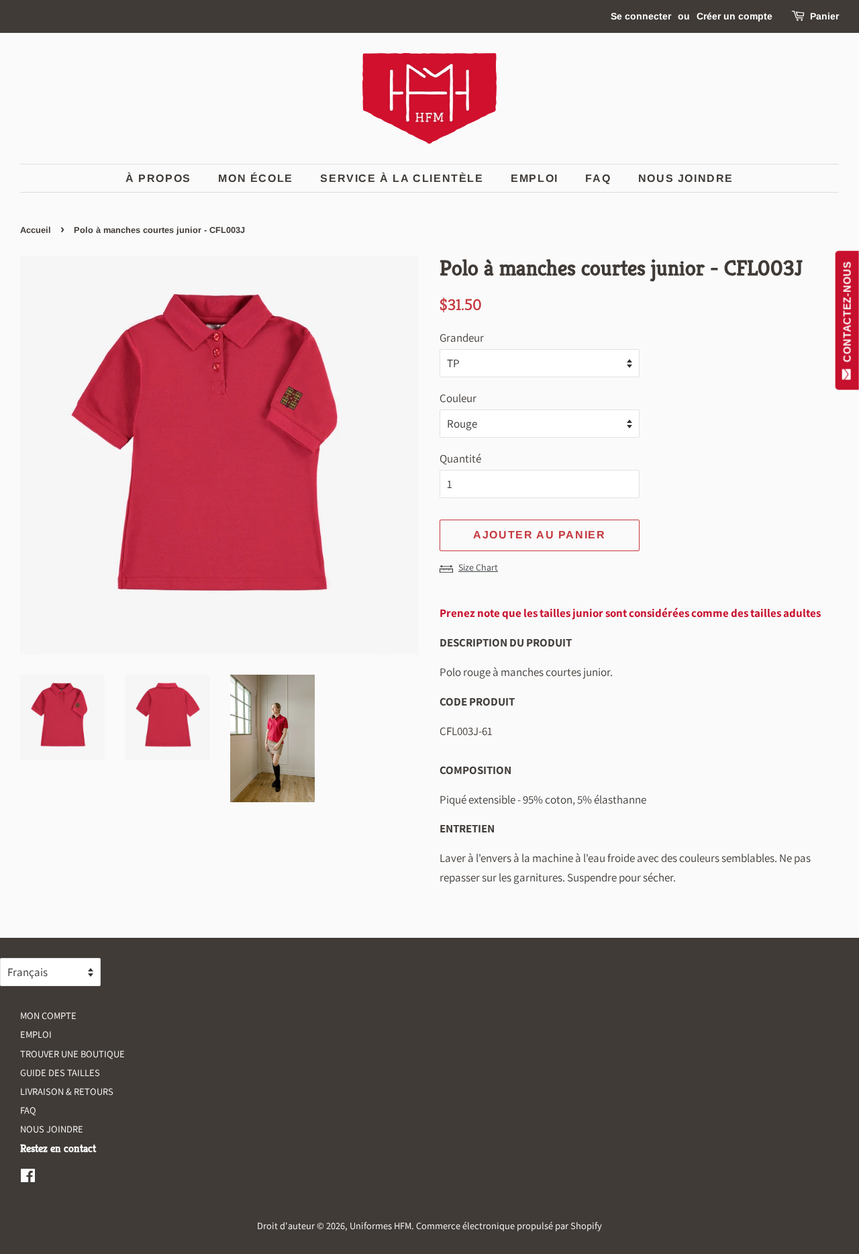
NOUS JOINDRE (51, 1128)
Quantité (460, 458)
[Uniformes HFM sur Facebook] (28, 1177)
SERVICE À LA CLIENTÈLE (401, 178)
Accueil (35, 230)
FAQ (598, 178)
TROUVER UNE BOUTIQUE (72, 1053)
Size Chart (478, 567)
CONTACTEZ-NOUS (847, 315)
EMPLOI (534, 178)
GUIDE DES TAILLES (60, 1072)
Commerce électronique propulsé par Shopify (509, 1225)
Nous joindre (686, 178)
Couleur (458, 398)
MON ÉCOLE (255, 178)
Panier (824, 16)
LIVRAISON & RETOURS (66, 1091)
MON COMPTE (48, 1015)
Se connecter (641, 16)
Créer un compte (734, 16)
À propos (158, 178)
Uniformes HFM (380, 1225)
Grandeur (462, 337)
